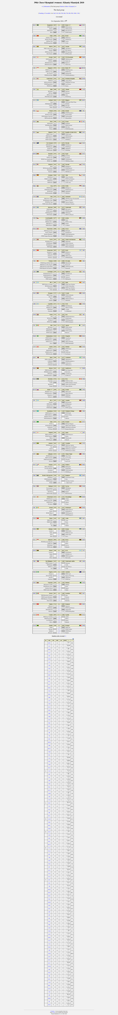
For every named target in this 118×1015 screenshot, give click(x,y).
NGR (49, 953)
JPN (49, 915)
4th (60, 13)
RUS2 (49, 748)
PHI (49, 678)
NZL (49, 838)
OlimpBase (52, 1011)
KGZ (49, 832)
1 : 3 (59, 143)
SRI (49, 976)
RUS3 (49, 844)
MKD (49, 998)
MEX (49, 643)
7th (67, 13)
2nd (54, 13)
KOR (49, 937)
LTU (49, 729)
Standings (41, 13)
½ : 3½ (59, 100)
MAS (49, 988)
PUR (49, 972)
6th (65, 13)
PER (49, 723)
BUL (49, 816)
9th (72, 13)
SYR (49, 860)
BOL (49, 979)
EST (49, 656)
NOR (49, 659)
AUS (49, 672)
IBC (49, 854)
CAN (49, 771)
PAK (49, 899)
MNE (49, 649)
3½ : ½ (59, 196)
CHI (49, 992)
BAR (49, 947)
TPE (49, 950)
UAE (49, 944)
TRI (49, 886)
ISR (49, 812)
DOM (49, 966)
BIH (49, 697)
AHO (49, 928)
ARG (49, 780)
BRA (49, 985)
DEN (49, 675)
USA (49, 758)
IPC (49, 867)
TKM (49, 828)
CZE (49, 665)
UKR (49, 752)
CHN (49, 764)
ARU (49, 912)
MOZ (49, 889)
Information (47, 6)
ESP (49, 774)
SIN (49, 995)
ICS (49, 646)
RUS (49, 768)
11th (78, 13)
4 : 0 (59, 36)
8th (70, 13)
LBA (49, 883)
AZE (49, 796)
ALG (49, 873)
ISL (49, 1001)
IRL (49, 918)
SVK (49, 720)
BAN (49, 1004)
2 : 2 (59, 336)
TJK (49, 857)
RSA (49, 841)
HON (49, 892)
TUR (49, 691)
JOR (49, 969)
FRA (49, 787)
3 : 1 (59, 132)
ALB (49, 982)
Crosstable (47, 13)
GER (49, 716)
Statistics (62, 6)
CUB (49, 800)
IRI (49, 732)
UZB (49, 704)
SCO (49, 870)
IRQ (49, 924)
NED (49, 710)
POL (49, 755)
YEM (49, 931)
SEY (49, 880)
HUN (49, 790)
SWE (49, 803)
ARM (49, 793)
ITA (49, 777)
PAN (49, 908)
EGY (49, 963)
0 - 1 (59, 27)
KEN (49, 896)
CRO (49, 784)
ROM (49, 742)
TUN (49, 940)
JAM (49, 835)
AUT (49, 652)
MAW (49, 902)
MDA (49, 688)
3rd (57, 13)
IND (49, 739)
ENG (49, 726)
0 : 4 (59, 25)
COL (49, 806)
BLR (49, 694)
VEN (49, 668)
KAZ (49, 707)
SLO (49, 809)
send (54, 1012)
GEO (49, 761)
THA (49, 921)
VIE (49, 736)
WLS (49, 851)
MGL (49, 825)
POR (49, 822)
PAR (49, 864)
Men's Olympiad (70, 6)
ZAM (49, 819)
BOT (49, 960)
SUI (49, 662)
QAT (49, 956)
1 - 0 (59, 37)
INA (49, 681)
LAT (49, 700)
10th (75, 13)
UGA (49, 848)
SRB (49, 713)
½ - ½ (59, 107)
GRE (49, 745)
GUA (49, 876)
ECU (49, 684)
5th (62, 13)
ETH (49, 905)
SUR (49, 934)
